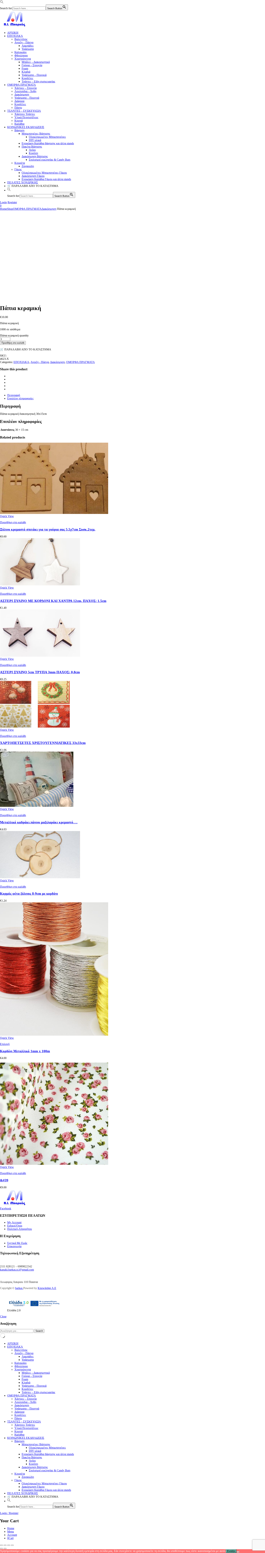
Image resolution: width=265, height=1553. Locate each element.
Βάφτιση (19, 130)
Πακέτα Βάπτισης (32, 146)
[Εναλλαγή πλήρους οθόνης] (5, 1545)
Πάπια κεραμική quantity (14, 335)
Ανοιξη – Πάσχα (23, 42)
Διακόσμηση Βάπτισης (35, 156)
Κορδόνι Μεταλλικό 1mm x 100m (25, 1051)
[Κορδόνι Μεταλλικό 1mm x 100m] (54, 1034)
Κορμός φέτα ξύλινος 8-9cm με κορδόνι (29, 893)
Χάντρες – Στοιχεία (25, 88)
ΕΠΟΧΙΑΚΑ (15, 35)
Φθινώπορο (21, 55)
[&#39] (54, 1163)
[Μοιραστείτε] (8, 1545)
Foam (25, 68)
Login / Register (9, 1513)
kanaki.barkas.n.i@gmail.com (17, 1269)
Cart (10, 1538)
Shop (10, 208)
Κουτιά (18, 120)
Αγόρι (32, 149)
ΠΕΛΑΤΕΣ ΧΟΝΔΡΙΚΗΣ (22, 182)
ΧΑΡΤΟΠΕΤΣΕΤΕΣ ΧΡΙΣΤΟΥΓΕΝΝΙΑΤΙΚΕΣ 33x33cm (43, 743)
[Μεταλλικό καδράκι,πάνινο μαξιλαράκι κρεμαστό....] (36, 805)
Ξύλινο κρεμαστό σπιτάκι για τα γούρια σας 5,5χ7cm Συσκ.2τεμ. (47, 529)
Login (3, 202)
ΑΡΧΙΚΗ (12, 32)
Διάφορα (19, 101)
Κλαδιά (26, 71)
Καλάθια (19, 123)
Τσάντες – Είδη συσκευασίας (38, 81)
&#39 (4, 1180)
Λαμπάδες (28, 45)
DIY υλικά (35, 140)
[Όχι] (238, 1551)
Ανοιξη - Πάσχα (39, 362)
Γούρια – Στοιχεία (32, 65)
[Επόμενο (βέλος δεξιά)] (5, 1548)
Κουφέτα (19, 162)
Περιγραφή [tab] (13, 395)
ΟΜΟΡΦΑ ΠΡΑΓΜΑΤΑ (21, 84)
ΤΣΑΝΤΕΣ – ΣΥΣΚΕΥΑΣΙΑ (24, 110)
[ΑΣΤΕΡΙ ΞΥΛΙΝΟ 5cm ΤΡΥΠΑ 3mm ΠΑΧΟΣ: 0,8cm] (40, 655)
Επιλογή (5, 1044)
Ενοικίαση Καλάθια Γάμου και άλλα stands (46, 179)
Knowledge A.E (47, 1288)
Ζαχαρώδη (28, 166)
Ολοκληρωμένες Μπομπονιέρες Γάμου (44, 172)
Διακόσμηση (21, 94)
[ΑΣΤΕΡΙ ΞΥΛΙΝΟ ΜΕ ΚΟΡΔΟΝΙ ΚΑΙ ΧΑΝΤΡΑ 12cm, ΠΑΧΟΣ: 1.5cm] (40, 584)
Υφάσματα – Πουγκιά (34, 75)
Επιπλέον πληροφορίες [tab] (20, 398)
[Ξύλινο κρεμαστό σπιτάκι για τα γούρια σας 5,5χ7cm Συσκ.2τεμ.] (54, 512)
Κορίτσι (33, 153)
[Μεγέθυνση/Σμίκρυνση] (1, 1545)
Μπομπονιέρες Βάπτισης (36, 133)
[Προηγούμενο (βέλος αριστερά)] (1, 1548)
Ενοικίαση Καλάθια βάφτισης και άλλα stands (48, 143)
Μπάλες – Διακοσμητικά (36, 61)
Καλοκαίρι (20, 52)
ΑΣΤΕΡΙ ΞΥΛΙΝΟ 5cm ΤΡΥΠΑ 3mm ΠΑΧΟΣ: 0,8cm (40, 672)
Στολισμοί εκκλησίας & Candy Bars (49, 159)
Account (12, 1534)
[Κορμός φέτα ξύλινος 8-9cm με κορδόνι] (40, 877)
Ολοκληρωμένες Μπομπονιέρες (47, 136)
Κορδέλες (27, 78)
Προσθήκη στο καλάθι (12, 343)
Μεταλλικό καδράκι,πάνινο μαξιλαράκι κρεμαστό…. (39, 822)
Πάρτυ (18, 107)
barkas (19, 1288)
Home (3, 208)
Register (12, 202)
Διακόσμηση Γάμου (33, 175)
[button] (2, 2)
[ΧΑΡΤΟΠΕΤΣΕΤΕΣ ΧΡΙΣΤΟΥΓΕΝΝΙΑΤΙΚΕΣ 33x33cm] (35, 726)
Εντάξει (231, 1551)
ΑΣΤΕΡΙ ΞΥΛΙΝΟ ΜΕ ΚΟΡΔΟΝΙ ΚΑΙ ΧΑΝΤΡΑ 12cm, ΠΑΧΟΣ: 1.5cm (53, 601)
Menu (10, 1531)
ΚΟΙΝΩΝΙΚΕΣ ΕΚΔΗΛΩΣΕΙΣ (25, 127)
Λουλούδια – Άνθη (25, 91)
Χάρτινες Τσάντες (24, 114)
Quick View (7, 516)
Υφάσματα (28, 48)
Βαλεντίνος (20, 39)
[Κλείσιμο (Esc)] (12, 1545)
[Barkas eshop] (15, 26)
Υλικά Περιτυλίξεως (26, 117)
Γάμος (18, 169)
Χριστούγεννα (22, 58)
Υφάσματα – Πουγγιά (26, 97)
